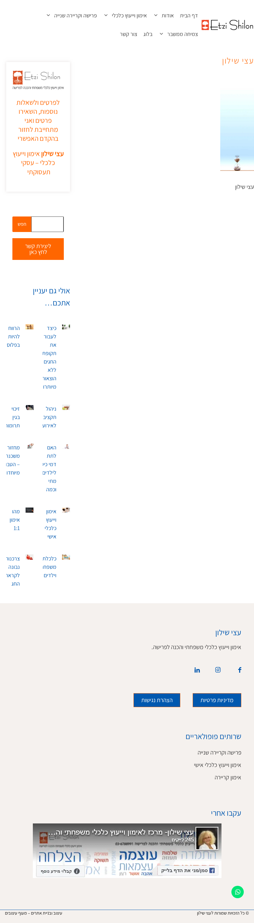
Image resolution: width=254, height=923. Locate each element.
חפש (22, 224)
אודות (168, 15)
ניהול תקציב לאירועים (47, 417)
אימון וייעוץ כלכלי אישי (217, 765)
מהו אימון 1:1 (15, 520)
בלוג (147, 34)
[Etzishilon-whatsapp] (237, 892)
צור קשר (128, 34)
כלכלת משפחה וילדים (48, 567)
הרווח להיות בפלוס (13, 336)
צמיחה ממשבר (182, 34)
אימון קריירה (228, 777)
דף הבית (189, 15)
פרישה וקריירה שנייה (75, 15)
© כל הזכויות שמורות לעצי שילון (223, 913)
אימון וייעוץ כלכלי (129, 15)
